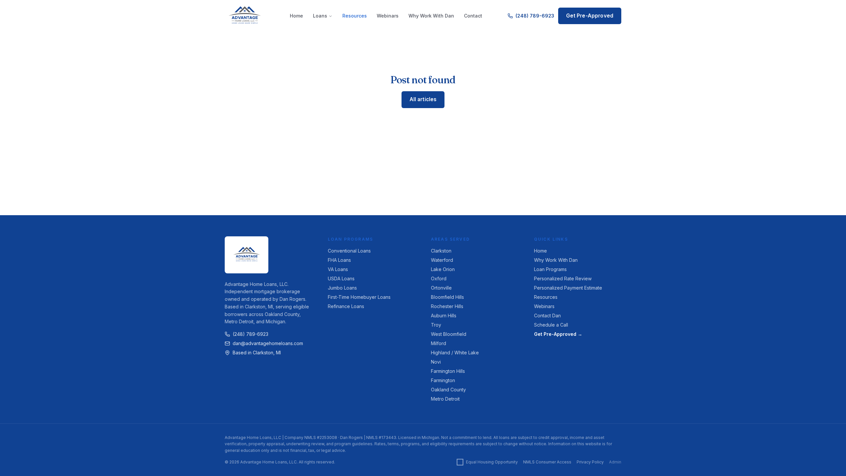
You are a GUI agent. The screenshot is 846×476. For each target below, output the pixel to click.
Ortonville (441, 288)
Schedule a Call (551, 325)
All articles (423, 99)
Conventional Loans (349, 251)
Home (296, 16)
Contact (473, 16)
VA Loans (338, 269)
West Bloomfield (448, 334)
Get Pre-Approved (589, 16)
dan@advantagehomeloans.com (268, 343)
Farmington (443, 380)
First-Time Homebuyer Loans (359, 297)
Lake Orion (443, 269)
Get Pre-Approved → (558, 334)
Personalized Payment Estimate (568, 288)
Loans (320, 16)
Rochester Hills (447, 306)
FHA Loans (339, 260)
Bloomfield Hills (447, 297)
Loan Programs (550, 269)
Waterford (442, 260)
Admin (615, 461)
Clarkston (441, 251)
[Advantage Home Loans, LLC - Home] (244, 16)
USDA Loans (341, 278)
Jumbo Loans (342, 288)
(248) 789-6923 (535, 16)
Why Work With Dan (431, 16)
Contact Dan (547, 315)
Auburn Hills (443, 315)
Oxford (438, 278)
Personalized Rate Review (563, 278)
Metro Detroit (445, 399)
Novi (436, 362)
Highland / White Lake (455, 352)
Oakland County (448, 389)
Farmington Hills (448, 371)
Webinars (388, 16)
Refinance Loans (346, 306)
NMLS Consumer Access (547, 461)
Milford (438, 343)
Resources (354, 16)
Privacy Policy (590, 461)
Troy (436, 325)
